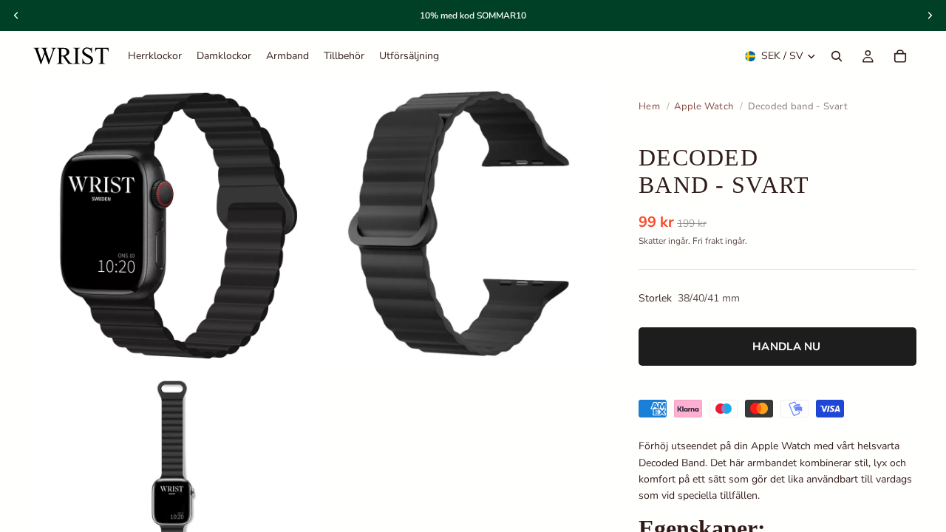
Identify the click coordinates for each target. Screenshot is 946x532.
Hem (649, 106)
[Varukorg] (900, 56)
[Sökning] (836, 56)
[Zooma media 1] (172, 223)
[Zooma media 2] (460, 223)
